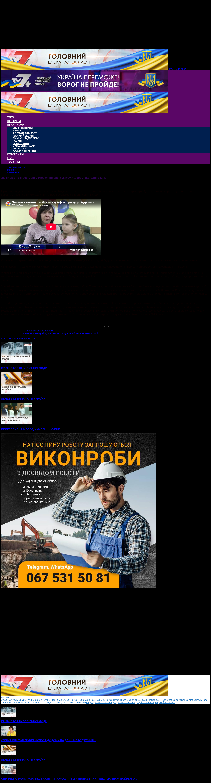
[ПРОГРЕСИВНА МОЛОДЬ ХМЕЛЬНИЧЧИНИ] (16, 423)
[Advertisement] (87, 632)
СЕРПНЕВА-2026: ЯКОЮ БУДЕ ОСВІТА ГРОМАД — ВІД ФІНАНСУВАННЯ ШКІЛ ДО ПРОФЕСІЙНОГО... (69, 778)
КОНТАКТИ (15, 154)
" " (103, 326)
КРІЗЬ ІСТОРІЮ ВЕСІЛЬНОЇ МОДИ (24, 368)
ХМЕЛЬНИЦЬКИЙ (13, 172)
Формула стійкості (25, 133)
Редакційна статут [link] (165, 702)
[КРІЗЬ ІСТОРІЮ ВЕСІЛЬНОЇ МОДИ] (16, 362)
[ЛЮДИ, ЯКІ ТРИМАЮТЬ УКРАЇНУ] (16, 393)
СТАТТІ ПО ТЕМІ (8, 338)
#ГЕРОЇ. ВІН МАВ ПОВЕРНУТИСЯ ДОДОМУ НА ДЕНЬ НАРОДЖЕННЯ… (48, 740)
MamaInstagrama (24, 146)
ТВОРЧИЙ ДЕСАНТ (23, 136)
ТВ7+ (11, 117)
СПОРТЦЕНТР (21, 143)
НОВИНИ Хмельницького (17, 167)
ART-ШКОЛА (20, 148)
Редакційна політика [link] (143, 702)
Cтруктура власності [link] (97, 702)
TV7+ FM (13, 162)
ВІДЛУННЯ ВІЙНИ (23, 128)
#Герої (17, 130)
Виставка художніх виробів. (39, 330)
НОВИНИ (14, 121)
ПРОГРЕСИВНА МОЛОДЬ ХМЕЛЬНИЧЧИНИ (30, 429)
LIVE (10, 158)
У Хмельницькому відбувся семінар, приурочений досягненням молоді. (60, 333)
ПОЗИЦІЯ (18, 141)
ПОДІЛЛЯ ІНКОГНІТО (24, 151)
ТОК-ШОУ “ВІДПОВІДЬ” (26, 138)
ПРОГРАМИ (16, 125)
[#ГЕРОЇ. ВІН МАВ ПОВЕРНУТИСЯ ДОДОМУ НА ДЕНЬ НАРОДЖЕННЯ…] (8, 735)
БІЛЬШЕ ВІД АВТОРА (25, 338)
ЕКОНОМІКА (11, 170)
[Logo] (84, 90)
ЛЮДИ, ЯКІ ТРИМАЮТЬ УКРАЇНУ (23, 398)
